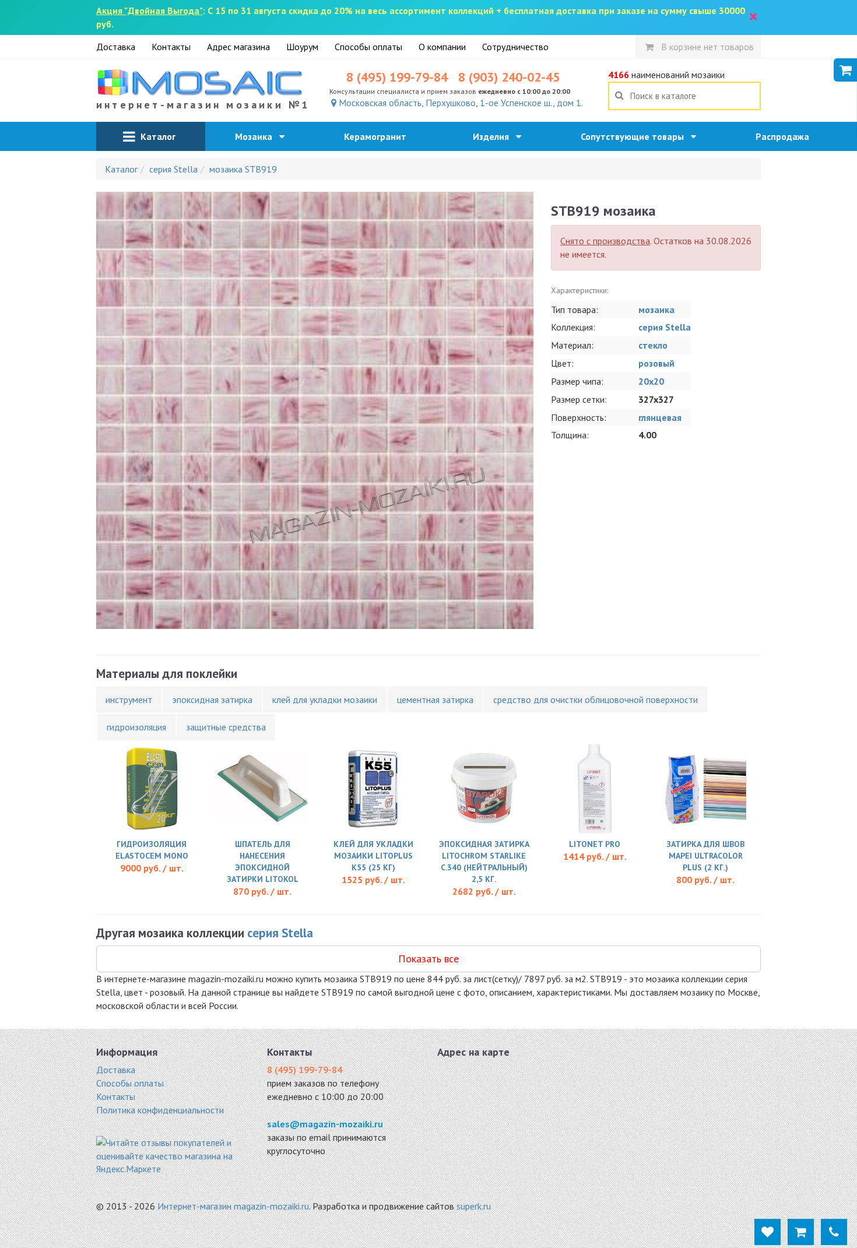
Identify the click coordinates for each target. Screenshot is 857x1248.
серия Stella (664, 327)
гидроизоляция (136, 727)
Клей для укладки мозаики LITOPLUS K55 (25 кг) (373, 856)
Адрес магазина (238, 46)
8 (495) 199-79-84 (397, 77)
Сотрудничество (515, 46)
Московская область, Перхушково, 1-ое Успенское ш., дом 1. (459, 102)
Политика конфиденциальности (160, 1110)
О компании (442, 46)
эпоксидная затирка (212, 699)
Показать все (428, 958)
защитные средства (226, 727)
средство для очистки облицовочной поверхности (595, 699)
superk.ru (473, 1206)
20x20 (651, 381)
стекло (653, 345)
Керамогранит (378, 136)
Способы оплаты (368, 46)
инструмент (129, 699)
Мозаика (257, 136)
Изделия (494, 136)
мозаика (656, 309)
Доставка (115, 46)
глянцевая (660, 417)
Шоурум (302, 46)
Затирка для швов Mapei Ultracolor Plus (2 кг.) (705, 856)
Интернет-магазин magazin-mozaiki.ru (233, 1206)
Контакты (171, 46)
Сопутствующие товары (636, 136)
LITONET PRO (594, 844)
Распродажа (786, 136)
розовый (656, 363)
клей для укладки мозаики (324, 699)
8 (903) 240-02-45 (509, 77)
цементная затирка (435, 699)
